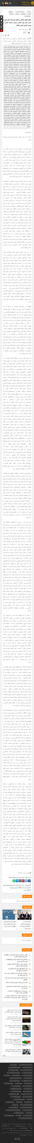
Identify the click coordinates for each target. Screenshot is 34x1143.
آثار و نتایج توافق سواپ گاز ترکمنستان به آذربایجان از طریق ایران (17, 970)
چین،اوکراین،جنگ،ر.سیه (27, 1105)
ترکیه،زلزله (7, 1075)
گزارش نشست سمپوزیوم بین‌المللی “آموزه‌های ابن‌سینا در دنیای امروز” (25, 925)
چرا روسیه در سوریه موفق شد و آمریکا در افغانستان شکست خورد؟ (17, 992)
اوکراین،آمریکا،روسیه (27, 1073)
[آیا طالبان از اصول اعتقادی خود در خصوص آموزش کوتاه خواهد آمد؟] (17, 1051)
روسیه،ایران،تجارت (28, 1086)
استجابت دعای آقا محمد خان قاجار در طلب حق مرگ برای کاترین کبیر (16, 974)
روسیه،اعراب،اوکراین (27, 1081)
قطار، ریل (30, 1099)
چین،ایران (16, 1105)
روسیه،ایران (19, 1083)
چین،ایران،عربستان (28, 1110)
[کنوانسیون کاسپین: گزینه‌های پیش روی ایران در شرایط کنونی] (17, 1027)
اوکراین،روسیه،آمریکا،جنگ (14, 1073)
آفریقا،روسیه (14, 1064)
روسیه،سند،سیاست (16, 1091)
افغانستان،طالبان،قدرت (27, 1070)
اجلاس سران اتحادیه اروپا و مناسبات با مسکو (16, 983)
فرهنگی (23, 14)
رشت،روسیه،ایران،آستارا (16, 1078)
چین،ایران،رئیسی (14, 1107)
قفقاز (17, 14)
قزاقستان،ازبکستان (28, 1097)
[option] (24, 920)
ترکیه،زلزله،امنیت (28, 1078)
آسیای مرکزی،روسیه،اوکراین (26, 1064)
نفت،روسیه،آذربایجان (19, 1099)
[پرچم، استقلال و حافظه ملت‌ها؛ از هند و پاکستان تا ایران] (17, 1034)
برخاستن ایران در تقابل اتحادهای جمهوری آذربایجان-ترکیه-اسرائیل (17, 965)
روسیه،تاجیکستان (16, 1086)
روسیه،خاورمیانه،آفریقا (16, 1089)
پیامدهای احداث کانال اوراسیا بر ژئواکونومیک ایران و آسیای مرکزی (16, 960)
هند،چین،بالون (29, 1102)
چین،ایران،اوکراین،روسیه (26, 1107)
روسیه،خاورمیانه (28, 1089)
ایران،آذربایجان (16, 1075)
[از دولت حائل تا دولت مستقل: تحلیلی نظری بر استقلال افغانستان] (17, 1012)
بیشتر (4, 1056)
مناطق (11, 14)
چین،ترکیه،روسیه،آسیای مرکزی (13, 1110)
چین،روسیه (29, 1113)
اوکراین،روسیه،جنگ (27, 1075)
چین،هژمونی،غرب (9, 1115)
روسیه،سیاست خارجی (27, 1094)
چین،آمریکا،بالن (10, 1102)
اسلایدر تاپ (20, 12)
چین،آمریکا (19, 1102)
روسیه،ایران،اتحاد (9, 1083)
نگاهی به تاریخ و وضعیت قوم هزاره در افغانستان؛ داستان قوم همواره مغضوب (15, 956)
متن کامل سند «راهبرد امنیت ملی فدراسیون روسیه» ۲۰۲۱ (16, 987)
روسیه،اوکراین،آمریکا (15, 1081)
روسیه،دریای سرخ (28, 1091)
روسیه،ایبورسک (28, 1083)
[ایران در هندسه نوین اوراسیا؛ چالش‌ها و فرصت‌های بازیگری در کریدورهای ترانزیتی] (17, 1020)
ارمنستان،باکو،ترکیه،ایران (15, 1067)
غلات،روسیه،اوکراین (14, 1094)
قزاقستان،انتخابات (16, 1097)
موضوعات (27, 16)
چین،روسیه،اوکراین (19, 1113)
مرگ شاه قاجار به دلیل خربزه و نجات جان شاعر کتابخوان (16, 979)
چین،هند (19, 1115)
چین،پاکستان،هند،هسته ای (26, 1118)
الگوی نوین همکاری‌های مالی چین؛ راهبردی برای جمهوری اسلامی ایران (9, 924)
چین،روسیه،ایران (28, 1115)
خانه (29, 12)
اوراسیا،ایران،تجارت (14, 1070)
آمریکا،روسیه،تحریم (28, 1067)
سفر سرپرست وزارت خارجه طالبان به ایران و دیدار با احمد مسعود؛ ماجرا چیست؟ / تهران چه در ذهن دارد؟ (15, 997)
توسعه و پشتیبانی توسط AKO (16, 1130)
